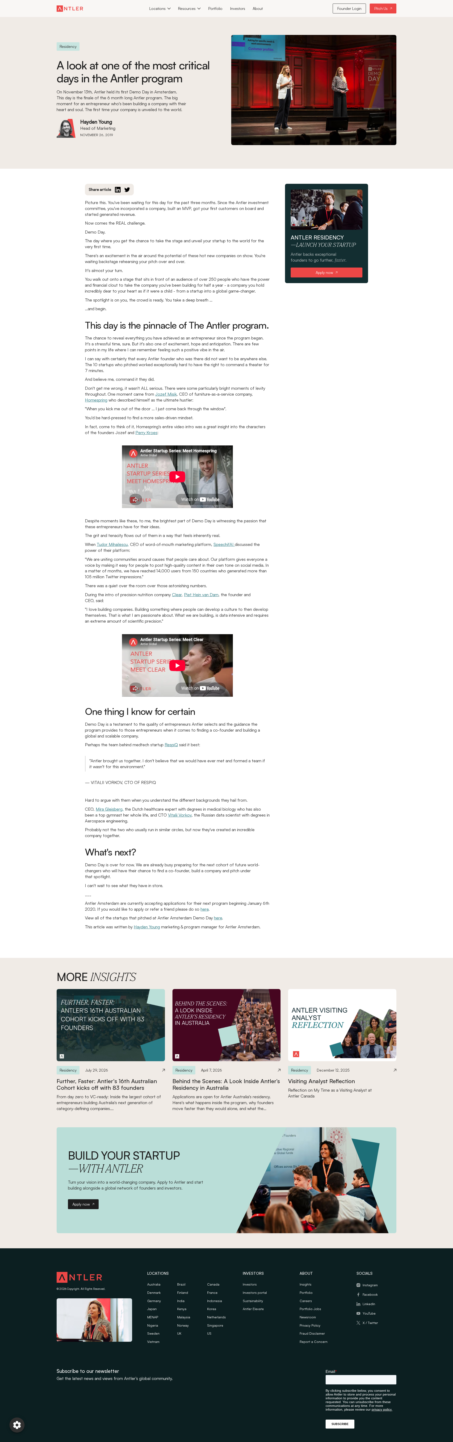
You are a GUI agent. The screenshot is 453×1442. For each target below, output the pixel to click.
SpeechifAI (224, 544)
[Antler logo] (79, 1278)
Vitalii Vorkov (180, 814)
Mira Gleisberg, (110, 809)
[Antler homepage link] (70, 8)
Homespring (96, 399)
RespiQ (171, 744)
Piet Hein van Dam (201, 594)
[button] (159, 8)
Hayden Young (147, 926)
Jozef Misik (166, 394)
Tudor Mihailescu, (113, 544)
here (205, 909)
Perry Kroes (146, 432)
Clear (177, 594)
